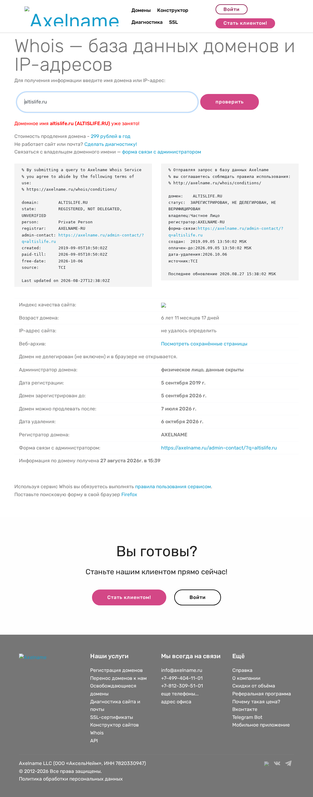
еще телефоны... (180, 694)
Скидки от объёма (253, 686)
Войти (231, 9)
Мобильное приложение (261, 725)
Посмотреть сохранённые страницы (204, 344)
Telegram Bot (247, 717)
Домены (141, 10)
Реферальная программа (261, 694)
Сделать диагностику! (110, 144)
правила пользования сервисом (173, 486)
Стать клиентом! (245, 23)
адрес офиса (176, 702)
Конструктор (172, 10)
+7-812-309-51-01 (182, 686)
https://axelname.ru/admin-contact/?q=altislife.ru (219, 448)
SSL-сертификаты (112, 717)
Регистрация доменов (116, 670)
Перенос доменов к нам (118, 678)
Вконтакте (244, 709)
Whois (97, 733)
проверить (229, 102)
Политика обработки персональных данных (71, 779)
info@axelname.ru (181, 670)
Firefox (129, 494)
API (94, 741)
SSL (173, 22)
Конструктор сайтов (114, 725)
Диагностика (147, 22)
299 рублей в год (111, 136)
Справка (242, 670)
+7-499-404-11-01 (182, 678)
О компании (246, 678)
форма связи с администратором (161, 152)
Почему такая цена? (256, 702)
